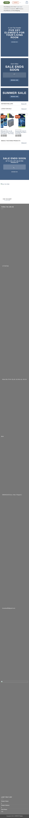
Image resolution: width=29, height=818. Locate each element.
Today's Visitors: (5, 805)
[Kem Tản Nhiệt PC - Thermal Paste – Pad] (20, 2)
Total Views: (4, 809)
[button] (1, 2)
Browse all (24, 109)
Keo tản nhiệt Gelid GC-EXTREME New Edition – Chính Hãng (21, 132)
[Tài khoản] (23, 2)
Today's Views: (5, 801)
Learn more (19, 6)
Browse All (23, 104)
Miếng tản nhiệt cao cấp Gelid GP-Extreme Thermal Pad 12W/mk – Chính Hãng (7, 132)
